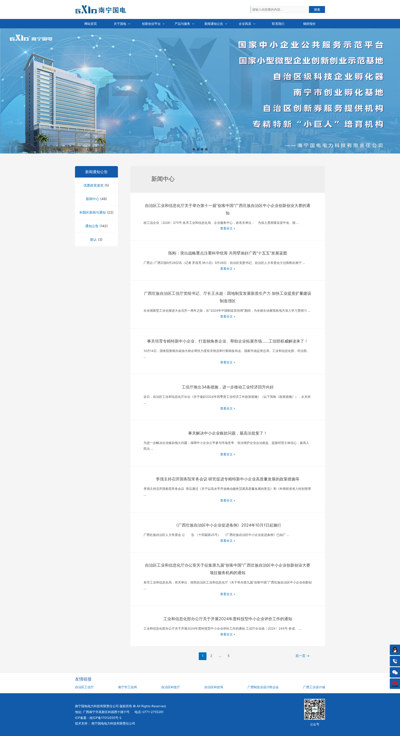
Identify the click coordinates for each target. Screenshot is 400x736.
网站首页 (90, 24)
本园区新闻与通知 (92, 212)
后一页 (302, 656)
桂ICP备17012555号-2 (105, 718)
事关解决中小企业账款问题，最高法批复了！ (227, 433)
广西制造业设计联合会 (263, 687)
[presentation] (128, 24)
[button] (193, 149)
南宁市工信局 (127, 687)
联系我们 (278, 24)
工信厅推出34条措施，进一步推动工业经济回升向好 (228, 386)
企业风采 (245, 24)
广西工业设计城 (314, 687)
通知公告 (92, 226)
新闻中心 (92, 199)
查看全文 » (227, 228)
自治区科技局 (213, 687)
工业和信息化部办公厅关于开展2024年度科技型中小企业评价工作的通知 (227, 618)
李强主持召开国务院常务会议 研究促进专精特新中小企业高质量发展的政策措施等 (227, 478)
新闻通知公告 (213, 24)
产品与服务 (182, 24)
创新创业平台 (151, 24)
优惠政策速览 (94, 185)
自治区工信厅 (84, 687)
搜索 (317, 9)
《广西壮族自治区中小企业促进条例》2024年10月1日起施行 (227, 525)
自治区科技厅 (170, 687)
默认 (93, 239)
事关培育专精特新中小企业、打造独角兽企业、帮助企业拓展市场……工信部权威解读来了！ (227, 341)
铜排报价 (309, 24)
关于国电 (120, 24)
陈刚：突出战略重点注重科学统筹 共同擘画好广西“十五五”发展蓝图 (227, 253)
